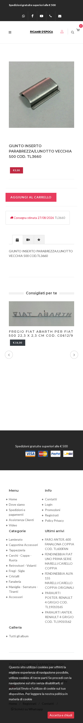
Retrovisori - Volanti (22, 565)
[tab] (17, 239)
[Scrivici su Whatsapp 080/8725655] (23, 16)
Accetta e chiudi (61, 715)
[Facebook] (32, 16)
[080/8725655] (50, 16)
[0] (78, 30)
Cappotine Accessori (23, 545)
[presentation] (17, 239)
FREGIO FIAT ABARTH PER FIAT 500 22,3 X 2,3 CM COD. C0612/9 (41, 334)
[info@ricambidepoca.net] (59, 16)
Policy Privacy (54, 520)
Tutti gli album (19, 636)
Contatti (51, 499)
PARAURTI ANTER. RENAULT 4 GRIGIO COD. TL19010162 (59, 616)
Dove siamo (17, 504)
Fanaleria (15, 581)
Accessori (16, 597)
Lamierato (16, 539)
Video (13, 525)
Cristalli (14, 576)
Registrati (52, 515)
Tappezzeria (17, 550)
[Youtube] (41, 16)
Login (48, 504)
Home (13, 499)
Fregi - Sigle (17, 571)
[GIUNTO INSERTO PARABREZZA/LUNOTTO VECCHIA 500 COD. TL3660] (41, 94)
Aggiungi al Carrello (31, 197)
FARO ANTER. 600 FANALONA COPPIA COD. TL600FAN (59, 544)
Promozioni (52, 510)
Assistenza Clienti (21, 520)
